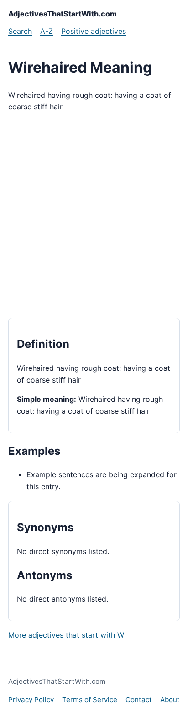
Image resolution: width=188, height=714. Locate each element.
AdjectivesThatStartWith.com (62, 13)
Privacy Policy (31, 699)
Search (20, 31)
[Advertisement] (94, 215)
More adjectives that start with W (66, 634)
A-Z (46, 31)
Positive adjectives (93, 31)
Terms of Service (89, 699)
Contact (138, 699)
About (170, 699)
